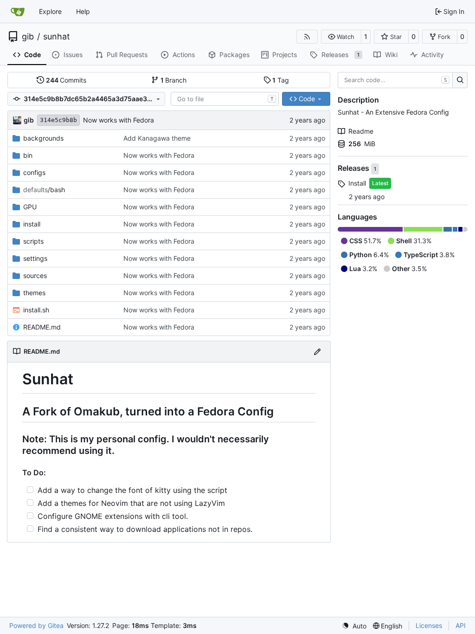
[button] (341, 37)
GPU (30, 207)
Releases (354, 168)
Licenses (429, 625)
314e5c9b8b (58, 119)
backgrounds (43, 138)
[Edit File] (317, 351)
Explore (50, 11)
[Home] (18, 11)
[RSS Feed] (307, 37)
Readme (360, 131)
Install (357, 183)
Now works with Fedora (118, 120)
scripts (33, 241)
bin (27, 155)
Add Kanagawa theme (157, 138)
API (461, 625)
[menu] (354, 626)
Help (83, 11)
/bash (44, 190)
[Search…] (460, 80)
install (31, 224)
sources (35, 275)
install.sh (36, 310)
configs (34, 172)
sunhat (56, 36)
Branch (173, 80)
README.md (42, 327)
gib (28, 36)
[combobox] (225, 99)
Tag (280, 80)
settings (35, 258)
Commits (66, 80)
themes (34, 293)
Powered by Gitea (36, 625)
